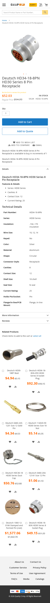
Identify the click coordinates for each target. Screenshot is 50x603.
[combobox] (25, 12)
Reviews (6, 321)
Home (4, 20)
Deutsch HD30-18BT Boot (14, 371)
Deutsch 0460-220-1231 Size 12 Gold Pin (14, 426)
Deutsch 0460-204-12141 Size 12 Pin (37, 474)
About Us (19, 561)
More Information (10, 315)
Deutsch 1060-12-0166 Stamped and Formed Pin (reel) (14, 525)
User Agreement (37, 573)
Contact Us (35, 561)
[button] (33, 5)
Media (26, 579)
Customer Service (18, 567)
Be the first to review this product (14, 92)
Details (5, 169)
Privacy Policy (39, 567)
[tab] (25, 169)
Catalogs (40, 579)
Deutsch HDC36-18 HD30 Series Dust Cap (14, 475)
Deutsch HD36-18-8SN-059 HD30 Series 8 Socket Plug (37, 374)
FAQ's (14, 579)
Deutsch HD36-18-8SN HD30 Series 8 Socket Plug (37, 525)
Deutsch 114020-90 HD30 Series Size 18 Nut (37, 426)
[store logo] (17, 4)
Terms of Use (16, 573)
